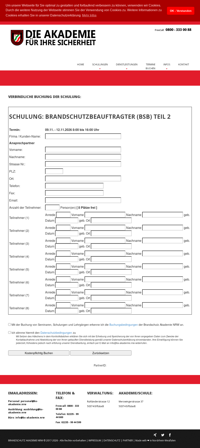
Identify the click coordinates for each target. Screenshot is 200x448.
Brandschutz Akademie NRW (25, 440)
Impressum (94, 440)
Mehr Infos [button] (89, 15)
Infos (166, 64)
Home (80, 64)
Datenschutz (112, 440)
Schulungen (100, 64)
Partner (128, 440)
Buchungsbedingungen (123, 325)
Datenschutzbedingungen (56, 333)
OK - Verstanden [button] (181, 10)
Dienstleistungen (127, 64)
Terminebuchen (150, 66)
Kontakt (183, 64)
